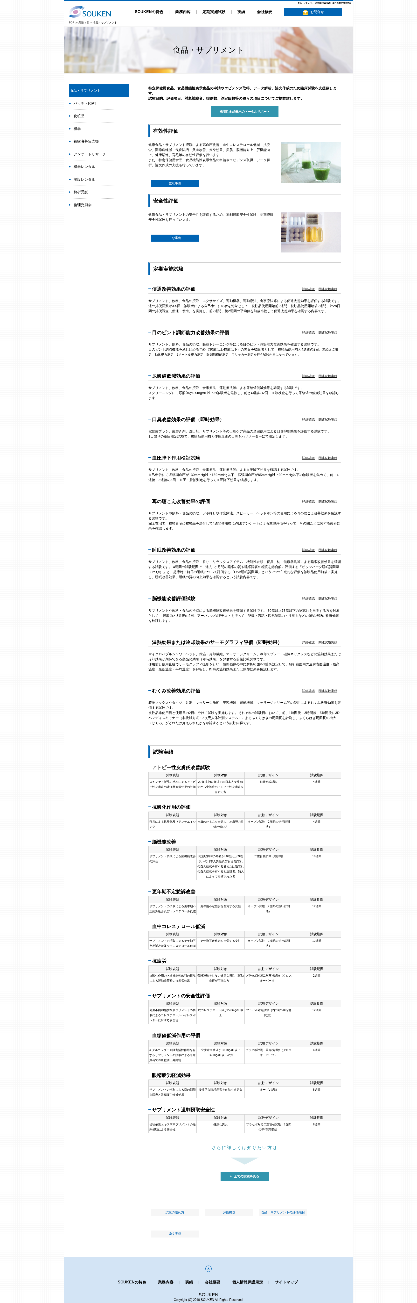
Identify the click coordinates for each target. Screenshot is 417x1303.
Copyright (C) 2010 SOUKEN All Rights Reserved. (208, 1300)
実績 (241, 12)
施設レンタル (84, 179)
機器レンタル (84, 167)
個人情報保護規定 (247, 1282)
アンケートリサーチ (90, 154)
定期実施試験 (214, 12)
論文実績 (175, 1234)
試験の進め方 (175, 1212)
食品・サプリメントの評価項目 (283, 1212)
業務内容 (183, 12)
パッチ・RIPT (85, 103)
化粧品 (79, 116)
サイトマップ (286, 1282)
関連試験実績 (328, 289)
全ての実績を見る (246, 1176)
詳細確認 (308, 289)
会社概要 (264, 12)
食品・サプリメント (85, 90)
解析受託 (81, 192)
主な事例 (175, 183)
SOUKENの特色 (149, 12)
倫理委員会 (83, 205)
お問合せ (317, 12)
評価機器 (229, 1212)
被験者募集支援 (86, 141)
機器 (77, 129)
